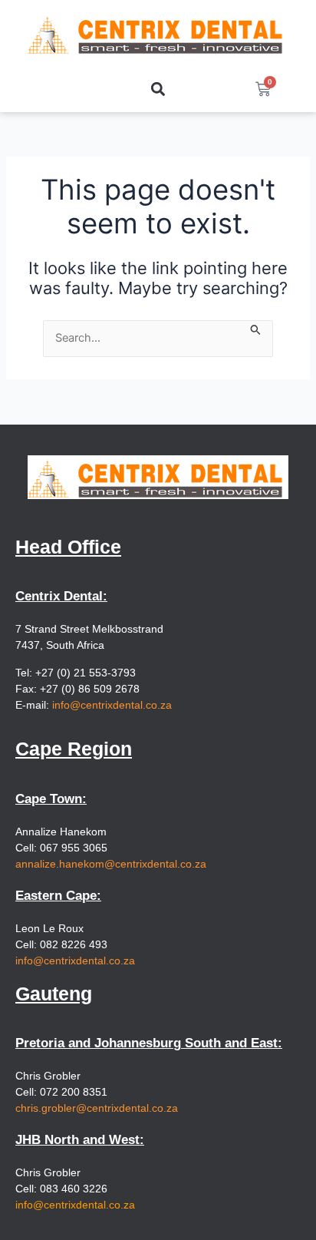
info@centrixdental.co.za (112, 705)
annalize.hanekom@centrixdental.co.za (110, 864)
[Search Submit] (256, 328)
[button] (157, 89)
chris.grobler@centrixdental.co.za (96, 1108)
